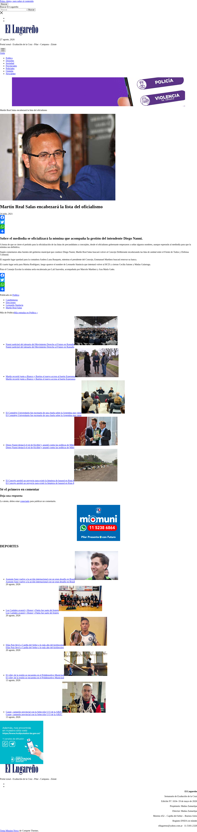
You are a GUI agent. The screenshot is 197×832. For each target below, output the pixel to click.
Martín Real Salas (14, 307)
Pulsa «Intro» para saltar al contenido (17, 1)
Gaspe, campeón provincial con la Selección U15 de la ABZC (34, 712)
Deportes (10, 60)
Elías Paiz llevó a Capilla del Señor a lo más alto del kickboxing (35, 645)
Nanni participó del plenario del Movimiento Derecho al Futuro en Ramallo (40, 344)
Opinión (9, 71)
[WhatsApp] (98, 226)
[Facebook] (98, 217)
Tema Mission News (9, 830)
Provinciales (11, 66)
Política (9, 58)
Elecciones (11, 302)
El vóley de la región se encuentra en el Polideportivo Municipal (35, 675)
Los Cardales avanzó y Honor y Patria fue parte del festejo (32, 610)
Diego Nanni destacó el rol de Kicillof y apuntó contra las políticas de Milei (40, 445)
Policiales (10, 68)
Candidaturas (12, 300)
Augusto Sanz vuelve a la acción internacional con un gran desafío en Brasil (40, 579)
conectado (24, 501)
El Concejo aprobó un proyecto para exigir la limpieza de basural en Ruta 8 (40, 480)
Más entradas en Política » (26, 312)
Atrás (2, 53)
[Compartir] (98, 231)
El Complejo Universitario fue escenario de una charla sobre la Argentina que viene (43, 413)
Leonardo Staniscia (14, 305)
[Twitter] (98, 222)
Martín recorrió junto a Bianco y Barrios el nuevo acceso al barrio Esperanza (40, 376)
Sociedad (10, 63)
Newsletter (11, 73)
